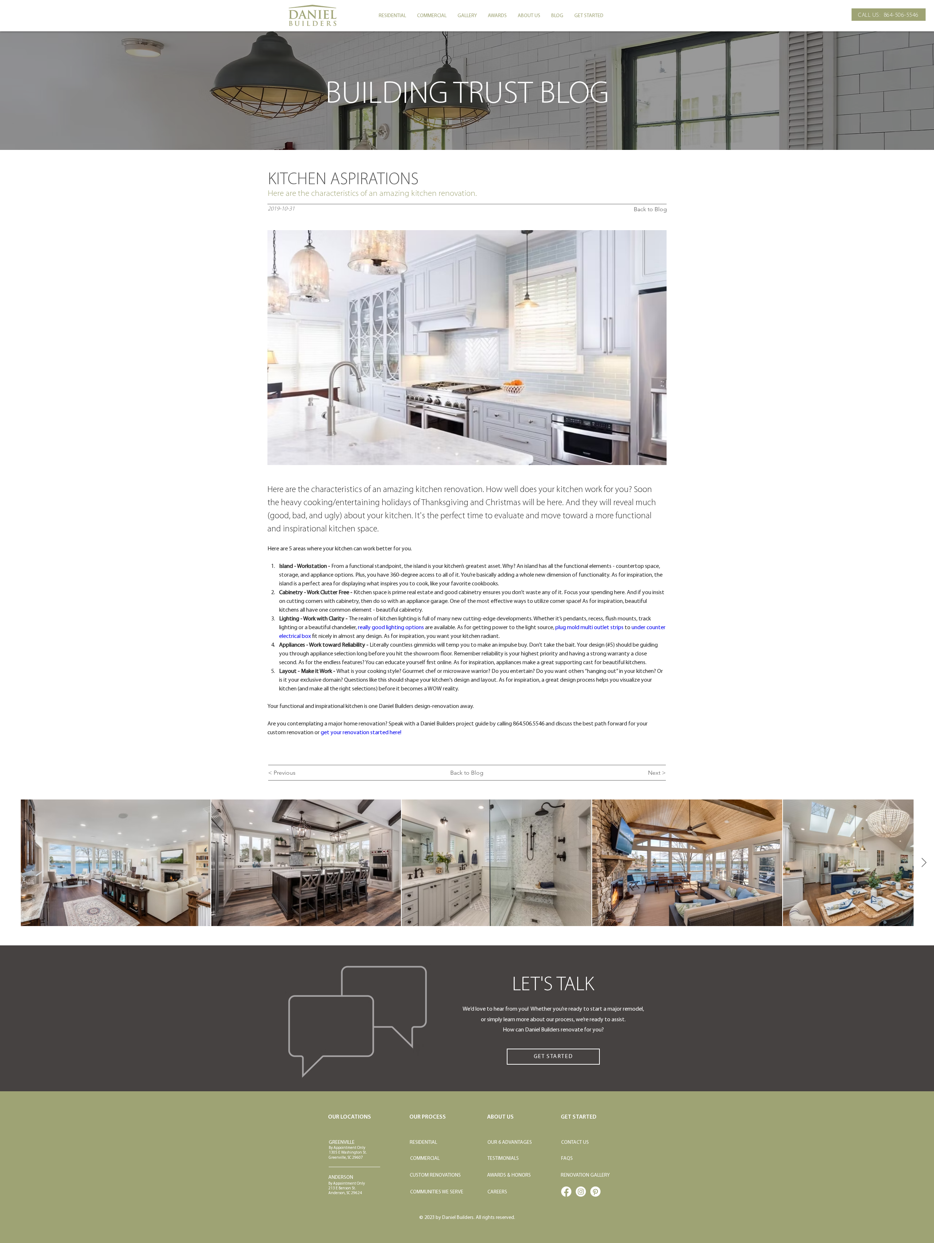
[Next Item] (924, 863)
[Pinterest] (595, 1191)
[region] (467, 863)
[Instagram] (581, 1191)
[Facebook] (566, 1191)
